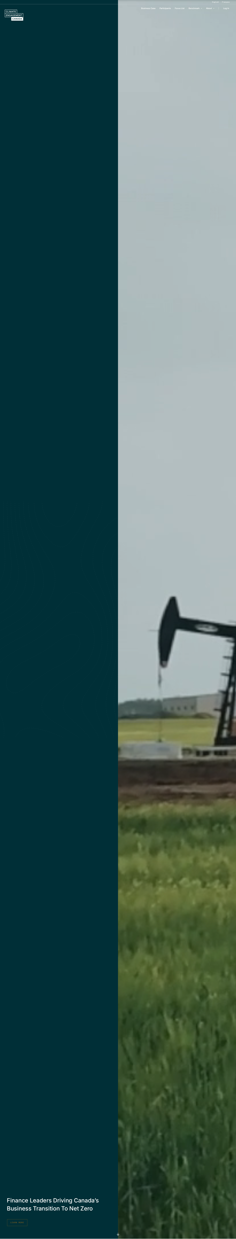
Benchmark (194, 8)
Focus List (180, 8)
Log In (226, 8)
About (209, 8)
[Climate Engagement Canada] (14, 15)
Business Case (148, 8)
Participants (165, 8)
